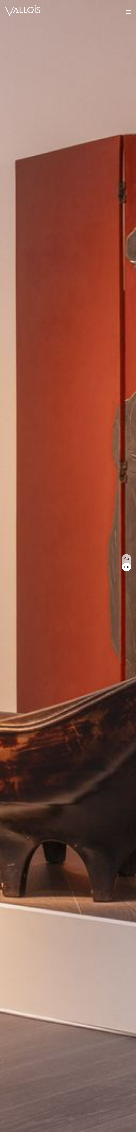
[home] (22, 11)
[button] (128, 12)
